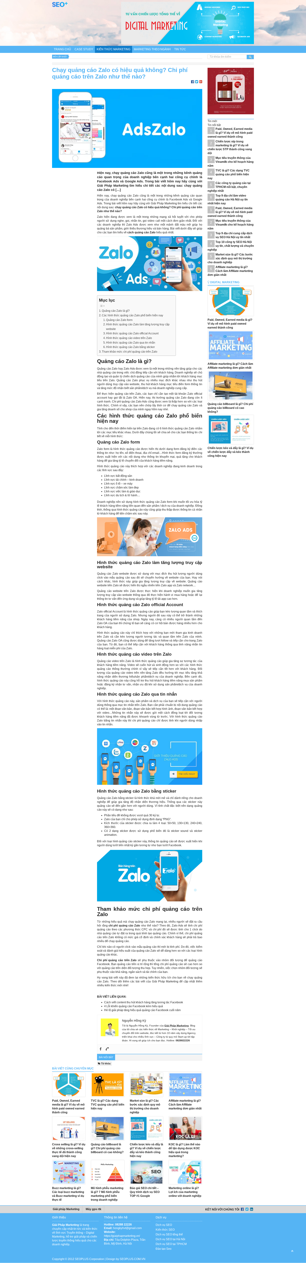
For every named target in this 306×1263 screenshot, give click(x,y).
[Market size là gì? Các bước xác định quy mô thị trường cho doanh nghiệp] (146, 1084)
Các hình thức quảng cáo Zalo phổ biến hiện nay (132, 315)
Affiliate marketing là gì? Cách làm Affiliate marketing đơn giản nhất (185, 1104)
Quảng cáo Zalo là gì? (116, 310)
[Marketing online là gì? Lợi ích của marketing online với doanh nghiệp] (185, 1172)
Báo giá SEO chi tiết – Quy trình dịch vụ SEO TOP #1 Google (145, 1192)
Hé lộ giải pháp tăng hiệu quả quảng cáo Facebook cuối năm (142, 1010)
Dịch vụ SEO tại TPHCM (171, 1243)
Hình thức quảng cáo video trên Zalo (129, 338)
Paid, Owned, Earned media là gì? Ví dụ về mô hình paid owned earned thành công (230, 132)
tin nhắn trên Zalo (135, 704)
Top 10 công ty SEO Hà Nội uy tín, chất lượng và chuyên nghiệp (231, 245)
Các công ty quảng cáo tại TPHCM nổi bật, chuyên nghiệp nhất (229, 187)
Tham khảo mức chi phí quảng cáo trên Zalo (129, 351)
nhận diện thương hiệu (120, 676)
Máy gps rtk (93, 1209)
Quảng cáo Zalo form (119, 319)
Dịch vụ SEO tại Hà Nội (170, 1239)
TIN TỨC (180, 49)
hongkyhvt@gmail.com (127, 1228)
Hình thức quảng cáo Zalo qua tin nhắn (130, 342)
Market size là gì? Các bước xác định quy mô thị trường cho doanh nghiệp (230, 258)
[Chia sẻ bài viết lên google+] (200, 82)
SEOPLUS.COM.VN (132, 1259)
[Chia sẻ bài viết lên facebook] (192, 82)
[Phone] (107, 1049)
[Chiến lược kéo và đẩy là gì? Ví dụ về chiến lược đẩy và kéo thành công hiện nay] (146, 1128)
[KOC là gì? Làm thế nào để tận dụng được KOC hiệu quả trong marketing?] (185, 1128)
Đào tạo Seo (163, 1248)
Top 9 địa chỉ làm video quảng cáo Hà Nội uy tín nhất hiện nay (228, 199)
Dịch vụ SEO (164, 1224)
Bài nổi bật (106, 1057)
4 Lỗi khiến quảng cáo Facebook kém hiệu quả (133, 1006)
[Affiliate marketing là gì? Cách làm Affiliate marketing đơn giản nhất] (185, 1084)
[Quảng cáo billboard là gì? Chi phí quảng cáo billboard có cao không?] (107, 1128)
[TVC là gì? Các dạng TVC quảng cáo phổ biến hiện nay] (107, 1084)
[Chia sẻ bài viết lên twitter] (196, 82)
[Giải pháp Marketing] (60, 6)
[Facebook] (100, 1049)
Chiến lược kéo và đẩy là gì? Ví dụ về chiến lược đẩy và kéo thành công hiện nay (230, 452)
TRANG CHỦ (62, 49)
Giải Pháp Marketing (164, 203)
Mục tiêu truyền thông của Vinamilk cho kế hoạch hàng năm (231, 161)
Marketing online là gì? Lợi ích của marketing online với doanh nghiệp (185, 1192)
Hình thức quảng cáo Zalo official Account (132, 333)
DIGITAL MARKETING (224, 282)
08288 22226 (123, 1224)
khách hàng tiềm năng (158, 460)
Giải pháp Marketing (66, 1209)
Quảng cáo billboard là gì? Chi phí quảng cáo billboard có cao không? (107, 1148)
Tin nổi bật (214, 124)
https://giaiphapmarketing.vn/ (122, 1235)
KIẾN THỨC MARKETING (113, 49)
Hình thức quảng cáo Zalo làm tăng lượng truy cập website (137, 326)
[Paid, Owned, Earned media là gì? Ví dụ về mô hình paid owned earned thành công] (69, 1084)
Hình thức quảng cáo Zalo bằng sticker (130, 347)
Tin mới (212, 121)
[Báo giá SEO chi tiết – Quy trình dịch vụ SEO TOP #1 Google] (146, 1172)
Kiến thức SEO (165, 1229)
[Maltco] (233, 116)
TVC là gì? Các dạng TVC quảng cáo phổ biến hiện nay (107, 1104)
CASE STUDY (84, 49)
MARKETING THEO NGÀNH (152, 49)
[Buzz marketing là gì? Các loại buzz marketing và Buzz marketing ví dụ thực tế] (69, 1172)
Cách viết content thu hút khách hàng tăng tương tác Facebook (143, 1002)
